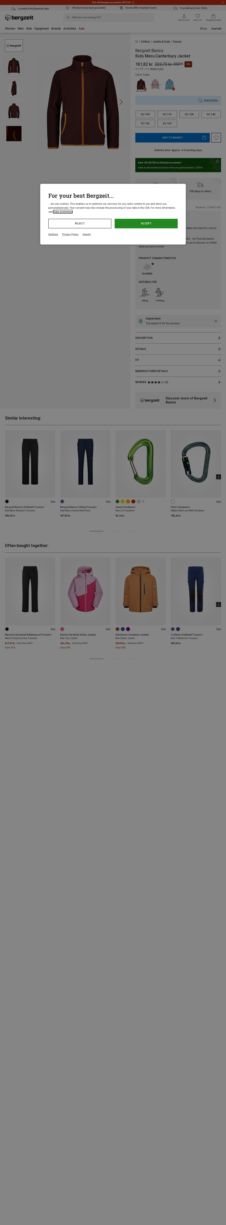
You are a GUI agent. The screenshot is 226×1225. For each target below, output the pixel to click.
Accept (146, 223)
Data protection (62, 211)
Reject (80, 223)
